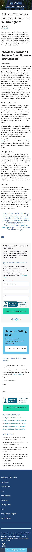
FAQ (2, 491)
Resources (4, 500)
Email (5, 295)
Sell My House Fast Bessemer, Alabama (14, 423)
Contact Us (5, 482)
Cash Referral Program (9, 514)
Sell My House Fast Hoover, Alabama (14, 429)
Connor (5, 29)
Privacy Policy (5, 505)
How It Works (5, 487)
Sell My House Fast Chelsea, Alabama (14, 418)
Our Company (5, 496)
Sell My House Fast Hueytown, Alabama (14, 421)
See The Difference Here (15, 349)
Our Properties (6, 518)
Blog (2, 509)
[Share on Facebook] (2, 237)
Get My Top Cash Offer (15, 311)
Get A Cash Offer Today (9, 478)
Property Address (7, 281)
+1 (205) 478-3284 (17, 374)
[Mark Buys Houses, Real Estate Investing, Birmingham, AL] (16, 304)
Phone (5, 288)
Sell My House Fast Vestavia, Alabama (14, 426)
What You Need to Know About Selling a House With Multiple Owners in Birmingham (15, 449)
